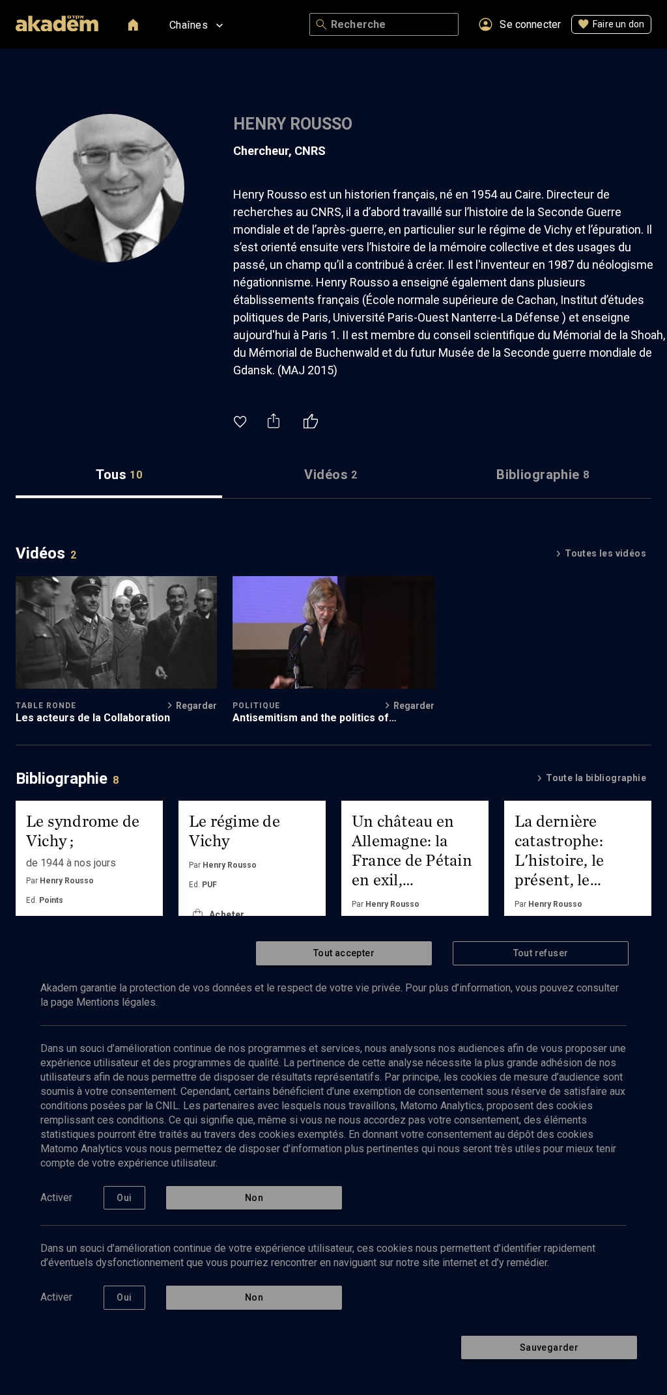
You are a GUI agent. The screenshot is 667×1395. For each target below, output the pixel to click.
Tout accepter (344, 953)
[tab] (119, 475)
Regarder (196, 705)
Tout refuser (541, 953)
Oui (124, 1198)
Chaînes (188, 25)
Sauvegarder (549, 1347)
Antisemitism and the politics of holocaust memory (311, 717)
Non (254, 1198)
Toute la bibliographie (596, 778)
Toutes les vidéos (605, 553)
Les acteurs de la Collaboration (93, 717)
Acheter (227, 914)
